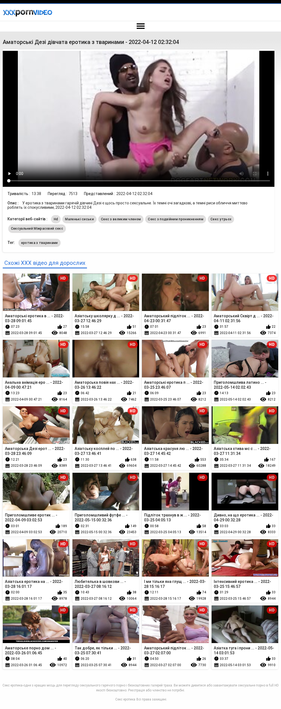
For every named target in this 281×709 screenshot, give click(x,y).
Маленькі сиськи (79, 219)
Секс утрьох (220, 219)
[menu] (140, 26)
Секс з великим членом (121, 219)
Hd (56, 219)
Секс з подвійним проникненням (175, 219)
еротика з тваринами (39, 243)
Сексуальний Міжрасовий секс (37, 228)
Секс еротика (125, 699)
